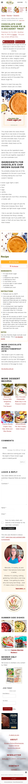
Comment (5, 483)
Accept (14, 778)
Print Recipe (21, 41)
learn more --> (20, 588)
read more (21, 20)
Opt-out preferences (8, 781)
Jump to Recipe (9, 41)
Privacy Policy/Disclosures (14, 743)
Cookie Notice (14, 745)
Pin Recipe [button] (15, 266)
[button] (26, 772)
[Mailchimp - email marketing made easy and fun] (14, 710)
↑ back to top (14, 735)
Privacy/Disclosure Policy (18, 781)
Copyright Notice (14, 748)
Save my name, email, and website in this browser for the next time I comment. (15, 522)
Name (3, 507)
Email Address (6, 693)
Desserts (16, 15)
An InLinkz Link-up (7, 368)
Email (3, 514)
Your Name (5, 700)
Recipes (9, 15)
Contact (14, 769)
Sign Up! (5, 758)
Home (3, 15)
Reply (22, 462)
